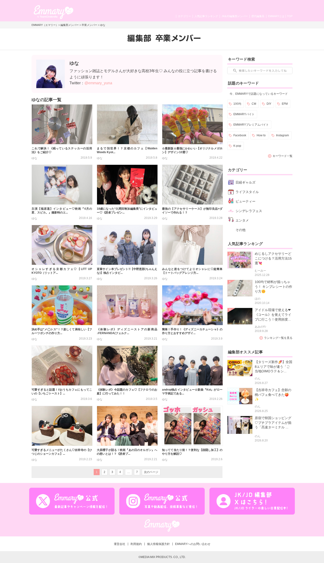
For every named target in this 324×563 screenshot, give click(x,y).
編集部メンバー (69, 25)
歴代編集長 (257, 16)
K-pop (237, 145)
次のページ (151, 472)
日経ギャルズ (245, 182)
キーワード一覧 (282, 156)
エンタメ (242, 220)
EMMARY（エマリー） (45, 25)
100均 (237, 103)
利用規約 (136, 544)
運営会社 (119, 544)
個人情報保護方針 (158, 544)
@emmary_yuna (98, 83)
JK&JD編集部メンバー (235, 16)
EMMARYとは (276, 16)
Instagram (282, 135)
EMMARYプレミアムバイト (251, 124)
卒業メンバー (89, 25)
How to (261, 135)
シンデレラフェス (249, 211)
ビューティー (245, 201)
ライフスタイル (247, 192)
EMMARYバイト (244, 114)
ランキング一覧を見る (278, 338)
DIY (269, 103)
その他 (240, 230)
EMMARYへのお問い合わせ (192, 544)
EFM (285, 103)
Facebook (239, 135)
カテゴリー (184, 16)
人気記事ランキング (206, 16)
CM (254, 103)
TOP (289, 16)
